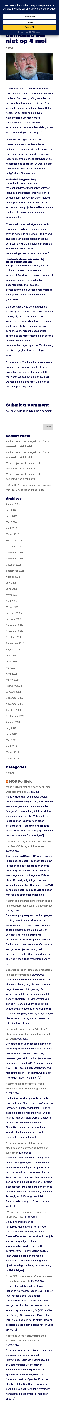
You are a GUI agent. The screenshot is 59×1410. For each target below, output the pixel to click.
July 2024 (11, 655)
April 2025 (11, 601)
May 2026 (11, 522)
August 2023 (13, 722)
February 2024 (14, 685)
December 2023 (14, 698)
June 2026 (11, 516)
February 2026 (14, 540)
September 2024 (15, 643)
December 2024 (14, 625)
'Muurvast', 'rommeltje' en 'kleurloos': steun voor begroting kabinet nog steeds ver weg (28, 1034)
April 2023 (11, 746)
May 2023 (11, 740)
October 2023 (13, 710)
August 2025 (13, 576)
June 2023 (11, 734)
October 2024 (13, 637)
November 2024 (14, 631)
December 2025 (14, 552)
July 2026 (11, 510)
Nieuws (9, 48)
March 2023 (12, 752)
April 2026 (11, 528)
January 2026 (13, 546)
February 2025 (14, 613)
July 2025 (11, 582)
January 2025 (13, 619)
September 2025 (15, 570)
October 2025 (13, 564)
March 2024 (12, 679)
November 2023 (14, 704)
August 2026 (13, 504)
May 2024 (11, 667)
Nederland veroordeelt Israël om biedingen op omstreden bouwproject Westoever (27, 1148)
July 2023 (11, 728)
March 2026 (12, 534)
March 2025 (12, 607)
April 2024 (11, 673)
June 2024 (11, 661)
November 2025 (14, 558)
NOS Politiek (20, 781)
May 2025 (11, 595)
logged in (25, 411)
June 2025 (11, 589)
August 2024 (13, 649)
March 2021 (12, 758)
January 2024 (13, 691)
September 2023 (15, 716)
